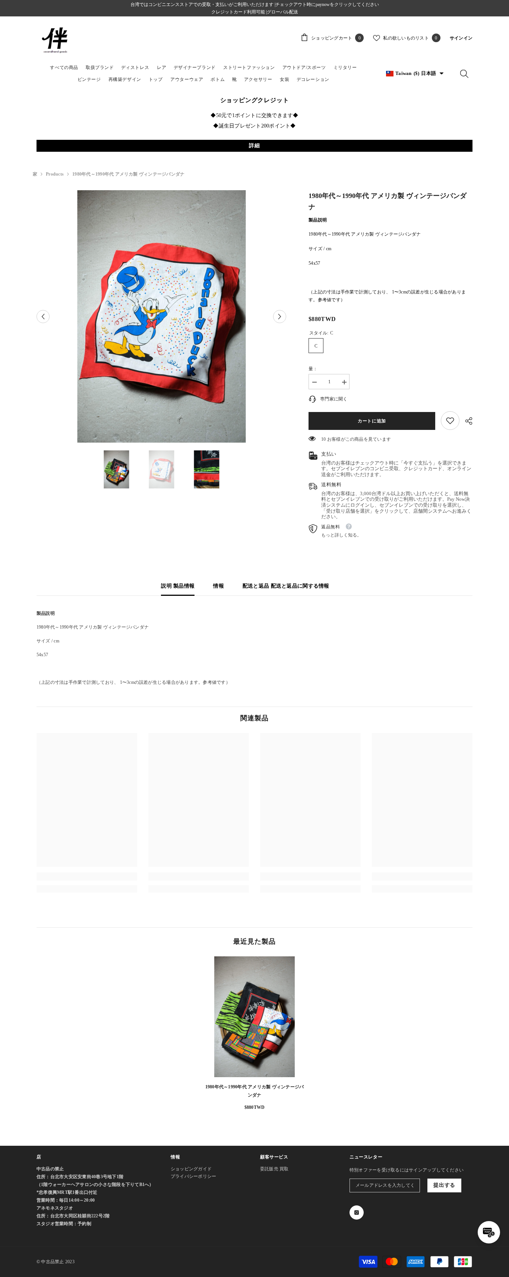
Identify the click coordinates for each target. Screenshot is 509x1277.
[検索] (464, 73)
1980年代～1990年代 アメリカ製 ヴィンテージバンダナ (254, 1091)
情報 (218, 586)
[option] (162, 316)
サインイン (461, 38)
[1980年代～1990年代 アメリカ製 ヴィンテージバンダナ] (254, 1016)
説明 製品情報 (178, 586)
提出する (444, 1185)
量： (313, 368)
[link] (450, 420)
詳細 (254, 145)
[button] (43, 316)
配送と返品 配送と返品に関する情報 (286, 586)
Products (55, 174)
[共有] (465, 421)
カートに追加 (370, 421)
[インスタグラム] (357, 1212)
